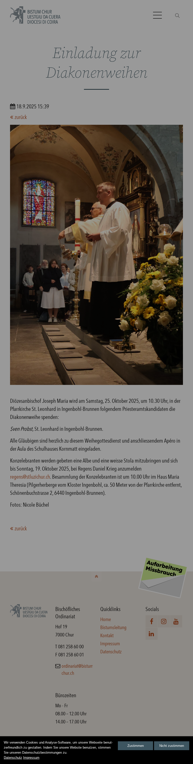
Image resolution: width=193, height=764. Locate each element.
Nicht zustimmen (171, 746)
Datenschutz (13, 757)
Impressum (31, 757)
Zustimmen (135, 746)
